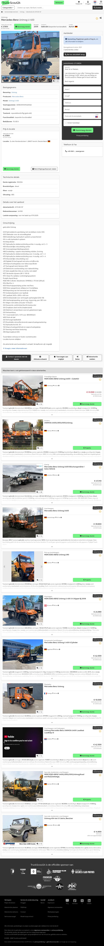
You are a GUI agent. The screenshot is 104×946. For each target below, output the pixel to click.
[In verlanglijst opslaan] (97, 18)
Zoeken (98, 8)
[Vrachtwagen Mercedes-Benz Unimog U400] (23, 522)
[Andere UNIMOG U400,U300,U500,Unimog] (23, 434)
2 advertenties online (71, 50)
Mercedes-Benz (17, 96)
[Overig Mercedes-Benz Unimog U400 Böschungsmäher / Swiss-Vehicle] (23, 478)
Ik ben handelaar (74, 123)
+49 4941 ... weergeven (75, 151)
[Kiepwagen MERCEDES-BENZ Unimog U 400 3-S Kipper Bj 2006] (23, 610)
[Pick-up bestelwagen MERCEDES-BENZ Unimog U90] (23, 566)
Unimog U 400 (14, 101)
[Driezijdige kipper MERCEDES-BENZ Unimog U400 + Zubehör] (23, 391)
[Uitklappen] (52, 414)
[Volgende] (57, 57)
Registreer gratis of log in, (85, 39)
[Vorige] (3, 57)
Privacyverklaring (82, 135)
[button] (101, 2)
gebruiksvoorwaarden (53, 942)
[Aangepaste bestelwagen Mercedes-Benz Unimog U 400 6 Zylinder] (23, 654)
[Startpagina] (2, 12)
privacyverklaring (40, 942)
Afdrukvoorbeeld (40, 359)
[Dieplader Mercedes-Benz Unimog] (23, 698)
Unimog (14, 92)
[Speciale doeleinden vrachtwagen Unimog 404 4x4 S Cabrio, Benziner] (23, 830)
